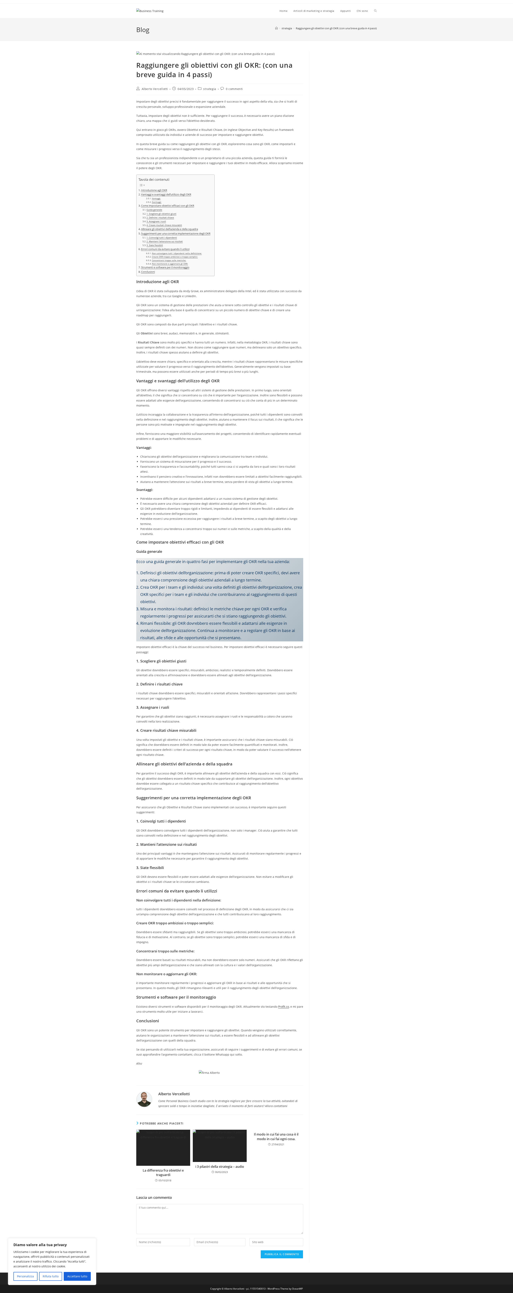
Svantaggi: (157, 202)
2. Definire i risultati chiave (160, 217)
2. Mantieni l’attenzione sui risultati (164, 241)
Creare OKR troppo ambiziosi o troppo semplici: (175, 256)
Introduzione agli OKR (154, 190)
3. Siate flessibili (154, 245)
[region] (52, 1261)
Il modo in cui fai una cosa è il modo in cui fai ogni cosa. (276, 1136)
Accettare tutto (77, 1276)
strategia (209, 89)
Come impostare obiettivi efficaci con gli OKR (167, 205)
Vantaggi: (156, 198)
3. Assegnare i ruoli (156, 221)
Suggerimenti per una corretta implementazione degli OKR (175, 233)
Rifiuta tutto (51, 1276)
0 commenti (234, 89)
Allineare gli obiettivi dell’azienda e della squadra (169, 229)
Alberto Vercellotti (155, 89)
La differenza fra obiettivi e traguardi (163, 1172)
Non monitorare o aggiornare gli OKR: (170, 263)
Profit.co (283, 1006)
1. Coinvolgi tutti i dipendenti (161, 237)
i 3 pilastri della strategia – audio (219, 1166)
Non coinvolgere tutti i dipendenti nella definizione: (177, 253)
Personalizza (25, 1276)
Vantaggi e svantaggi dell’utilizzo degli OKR (166, 194)
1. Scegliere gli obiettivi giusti (161, 213)
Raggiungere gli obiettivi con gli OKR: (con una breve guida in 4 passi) (336, 28)
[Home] (276, 28)
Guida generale (154, 209)
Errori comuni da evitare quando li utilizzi (165, 249)
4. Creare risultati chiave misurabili (164, 225)
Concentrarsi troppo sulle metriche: (169, 260)
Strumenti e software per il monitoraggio (165, 267)
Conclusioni (148, 272)
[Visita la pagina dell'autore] (144, 1099)
